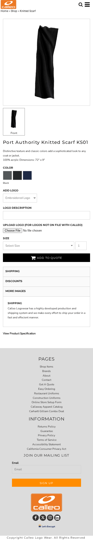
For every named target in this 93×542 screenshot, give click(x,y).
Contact (46, 380)
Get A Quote (46, 384)
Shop (14, 11)
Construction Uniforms (46, 398)
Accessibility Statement (46, 444)
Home (4, 11)
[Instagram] (50, 517)
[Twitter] (43, 517)
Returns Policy (47, 426)
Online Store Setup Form (46, 402)
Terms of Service (46, 440)
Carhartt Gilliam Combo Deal (46, 411)
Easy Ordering (46, 389)
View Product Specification (19, 333)
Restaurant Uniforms (46, 393)
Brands (46, 371)
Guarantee (46, 431)
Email (15, 463)
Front (14, 133)
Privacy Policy (46, 435)
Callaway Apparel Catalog (47, 407)
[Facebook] (36, 517)
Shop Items (46, 366)
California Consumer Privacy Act (46, 449)
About (46, 375)
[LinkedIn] (57, 517)
